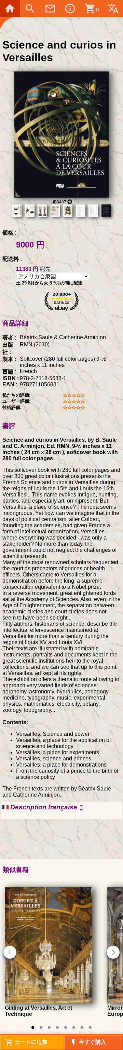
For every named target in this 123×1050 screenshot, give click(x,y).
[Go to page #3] (49, 1027)
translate (113, 8)
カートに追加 (26, 1042)
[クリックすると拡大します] (61, 196)
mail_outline (50, 8)
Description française (47, 807)
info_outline (70, 8)
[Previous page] (9, 952)
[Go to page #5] (66, 1027)
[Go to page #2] (41, 1027)
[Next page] (113, 952)
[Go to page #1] (33, 1027)
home (10, 8)
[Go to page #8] (90, 1027)
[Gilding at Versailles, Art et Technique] (48, 1002)
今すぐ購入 (87, 1042)
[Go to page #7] (82, 1027)
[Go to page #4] (57, 1027)
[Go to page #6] (74, 1027)
